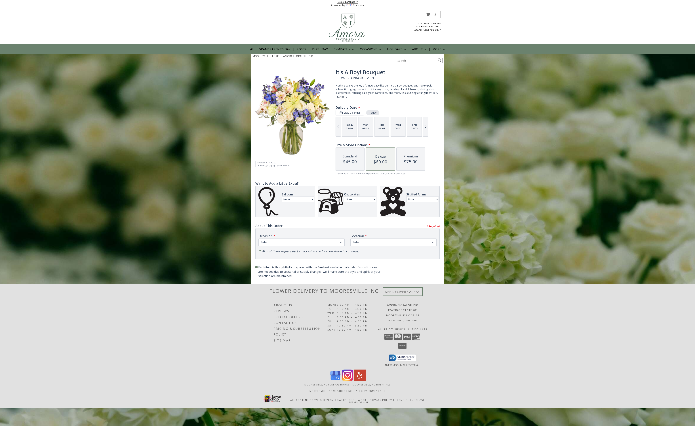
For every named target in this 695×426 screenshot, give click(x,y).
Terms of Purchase (410, 400)
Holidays (394, 49)
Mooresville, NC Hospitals (372, 384)
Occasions (369, 49)
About (417, 49)
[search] (439, 60)
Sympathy (342, 49)
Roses (301, 49)
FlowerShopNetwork (350, 400)
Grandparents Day (275, 49)
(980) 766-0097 (432, 29)
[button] (431, 14)
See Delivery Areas (402, 292)
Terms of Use (359, 402)
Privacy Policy (381, 400)
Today (372, 112)
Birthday (320, 49)
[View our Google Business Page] (335, 380)
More (437, 49)
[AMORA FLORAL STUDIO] (348, 27)
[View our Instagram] (347, 380)
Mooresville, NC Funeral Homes (326, 384)
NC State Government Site (367, 391)
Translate (358, 5)
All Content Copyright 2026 (311, 400)
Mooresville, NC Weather (327, 391)
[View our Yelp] (360, 380)
